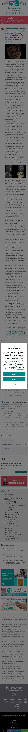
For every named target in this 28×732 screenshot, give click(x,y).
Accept (14, 374)
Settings (14, 384)
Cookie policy (20, 369)
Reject (14, 379)
